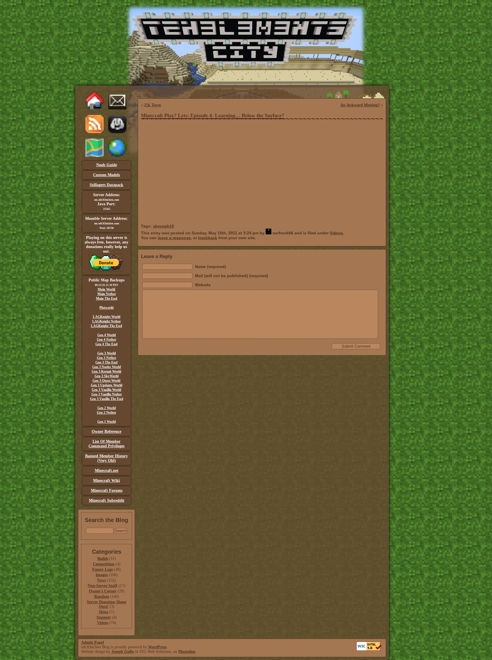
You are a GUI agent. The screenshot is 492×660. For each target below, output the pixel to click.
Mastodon (186, 651)
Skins (103, 612)
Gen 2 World (106, 408)
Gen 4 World (106, 335)
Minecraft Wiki (106, 480)
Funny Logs (102, 569)
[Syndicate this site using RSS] (94, 132)
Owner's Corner (102, 591)
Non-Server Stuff (102, 586)
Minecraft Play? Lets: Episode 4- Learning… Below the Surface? (212, 115)
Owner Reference (106, 431)
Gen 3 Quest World (106, 381)
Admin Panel (92, 642)
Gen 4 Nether (106, 340)
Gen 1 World (106, 422)
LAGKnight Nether (106, 321)
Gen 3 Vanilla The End (106, 399)
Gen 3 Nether (106, 358)
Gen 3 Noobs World (106, 367)
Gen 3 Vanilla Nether (106, 394)
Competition (103, 564)
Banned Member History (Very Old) (106, 458)
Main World (106, 289)
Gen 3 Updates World (106, 385)
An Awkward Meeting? (360, 105)
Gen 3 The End (106, 362)
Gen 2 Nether (106, 413)
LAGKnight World (106, 317)
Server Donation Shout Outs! (106, 604)
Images (102, 575)
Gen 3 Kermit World (106, 371)
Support (104, 617)
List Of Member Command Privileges (106, 443)
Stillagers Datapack (106, 185)
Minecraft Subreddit (106, 500)
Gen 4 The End (106, 344)
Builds (102, 559)
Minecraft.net (106, 470)
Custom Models (106, 175)
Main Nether (106, 294)
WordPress (157, 647)
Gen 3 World (106, 353)
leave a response (174, 237)
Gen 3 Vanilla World (106, 390)
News (101, 580)
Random (101, 596)
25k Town (152, 105)
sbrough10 (163, 226)
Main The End (106, 298)
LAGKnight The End (106, 326)
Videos (102, 623)
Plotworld (106, 308)
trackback (207, 237)
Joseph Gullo (122, 651)
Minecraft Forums (106, 490)
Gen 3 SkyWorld (107, 376)
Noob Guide (106, 165)
